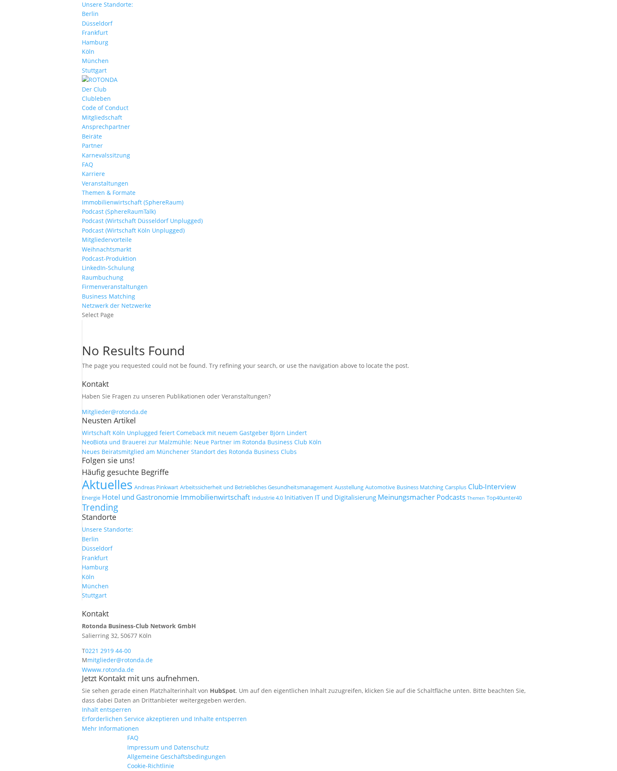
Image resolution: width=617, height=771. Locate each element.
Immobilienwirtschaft (215, 497)
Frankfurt (95, 33)
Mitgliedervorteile (107, 240)
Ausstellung (349, 487)
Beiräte (92, 136)
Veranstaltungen (105, 183)
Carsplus (455, 487)
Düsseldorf (97, 23)
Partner (92, 145)
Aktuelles (107, 484)
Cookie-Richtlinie (150, 766)
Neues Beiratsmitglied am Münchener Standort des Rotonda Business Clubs (189, 452)
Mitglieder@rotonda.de (114, 412)
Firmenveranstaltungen (115, 287)
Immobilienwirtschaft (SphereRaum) (132, 202)
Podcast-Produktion (109, 258)
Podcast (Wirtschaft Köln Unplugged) (133, 230)
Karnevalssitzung (106, 155)
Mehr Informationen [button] (110, 728)
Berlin (90, 14)
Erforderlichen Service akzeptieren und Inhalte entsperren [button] (164, 719)
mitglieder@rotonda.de (120, 660)
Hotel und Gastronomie (140, 497)
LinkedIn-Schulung (108, 268)
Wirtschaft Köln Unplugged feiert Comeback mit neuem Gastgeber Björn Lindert (194, 433)
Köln (88, 51)
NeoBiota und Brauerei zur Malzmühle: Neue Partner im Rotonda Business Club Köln (202, 442)
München (95, 61)
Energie (91, 497)
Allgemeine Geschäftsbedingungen (176, 757)
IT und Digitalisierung (345, 497)
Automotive (380, 487)
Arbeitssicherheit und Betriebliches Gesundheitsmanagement (256, 487)
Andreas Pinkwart (156, 487)
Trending (100, 507)
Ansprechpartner (106, 127)
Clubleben (96, 98)
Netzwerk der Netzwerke (116, 305)
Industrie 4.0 (267, 497)
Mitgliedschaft (102, 117)
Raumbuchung (102, 277)
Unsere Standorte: (107, 4)
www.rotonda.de (110, 670)
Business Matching (108, 296)
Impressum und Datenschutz (168, 747)
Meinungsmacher (406, 497)
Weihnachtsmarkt (106, 249)
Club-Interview (492, 486)
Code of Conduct (105, 108)
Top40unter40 (504, 497)
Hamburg (95, 42)
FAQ (87, 164)
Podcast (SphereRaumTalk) (119, 211)
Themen (476, 498)
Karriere (93, 174)
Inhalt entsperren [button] (106, 709)
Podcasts (451, 497)
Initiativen (299, 497)
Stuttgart (94, 70)
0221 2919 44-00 (108, 651)
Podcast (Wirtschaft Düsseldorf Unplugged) (142, 221)
